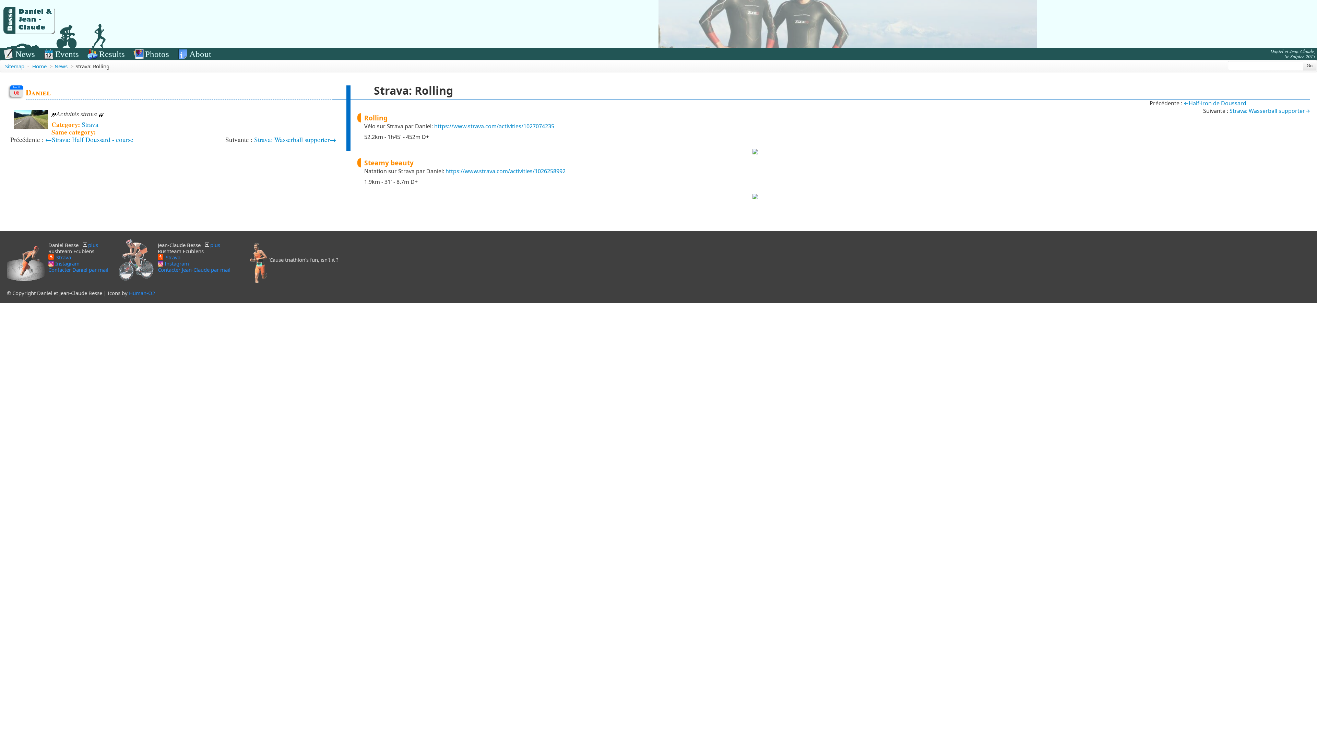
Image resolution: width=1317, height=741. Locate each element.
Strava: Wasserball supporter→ (295, 139)
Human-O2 (142, 293)
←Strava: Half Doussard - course (89, 139)
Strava (90, 124)
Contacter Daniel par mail (78, 269)
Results (112, 54)
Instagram (67, 263)
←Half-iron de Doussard (1215, 103)
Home (39, 66)
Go (1310, 65)
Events (67, 54)
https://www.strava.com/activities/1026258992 (506, 171)
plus (93, 245)
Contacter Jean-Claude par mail (194, 269)
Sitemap (14, 66)
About (200, 54)
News (25, 54)
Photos (157, 54)
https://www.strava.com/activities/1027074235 (494, 126)
